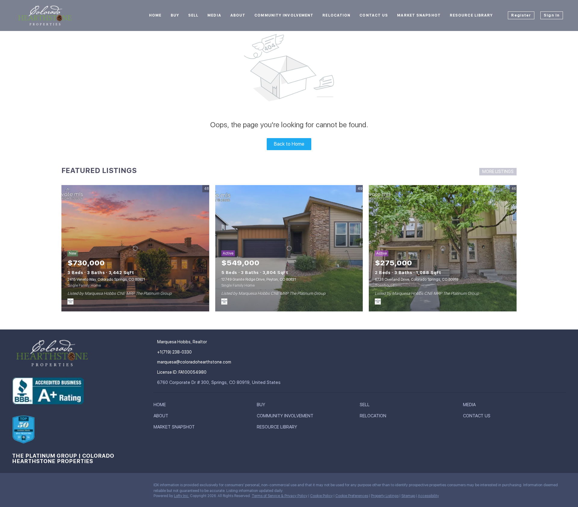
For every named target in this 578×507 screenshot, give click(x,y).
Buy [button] (175, 15)
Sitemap (408, 496)
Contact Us (373, 15)
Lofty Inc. (181, 496)
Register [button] (521, 15)
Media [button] (214, 15)
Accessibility (428, 496)
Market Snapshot (419, 15)
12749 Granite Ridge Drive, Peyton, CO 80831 (258, 279)
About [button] (238, 15)
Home (155, 15)
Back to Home (289, 144)
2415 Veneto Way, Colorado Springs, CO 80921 (106, 279)
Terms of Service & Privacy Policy (279, 496)
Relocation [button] (336, 15)
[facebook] (16, 486)
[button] (161, 406)
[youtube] (64, 486)
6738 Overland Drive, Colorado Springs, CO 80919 (416, 279)
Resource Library (471, 15)
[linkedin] (28, 486)
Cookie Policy (321, 496)
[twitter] (40, 486)
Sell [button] (193, 15)
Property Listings (385, 496)
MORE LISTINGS (498, 171)
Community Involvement (283, 15)
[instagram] (52, 486)
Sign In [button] (552, 15)
